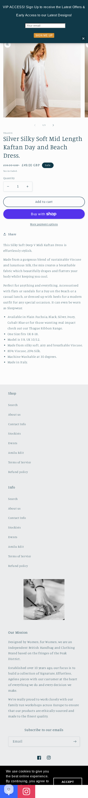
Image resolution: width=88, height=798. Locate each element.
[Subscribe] (75, 742)
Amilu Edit (16, 452)
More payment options (44, 224)
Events (12, 443)
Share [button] (12, 234)
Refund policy (18, 472)
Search (13, 405)
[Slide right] (53, 125)
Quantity (9, 178)
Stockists (14, 433)
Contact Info (17, 424)
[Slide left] (34, 125)
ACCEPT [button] (68, 782)
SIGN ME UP (44, 35)
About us (14, 414)
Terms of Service (19, 462)
